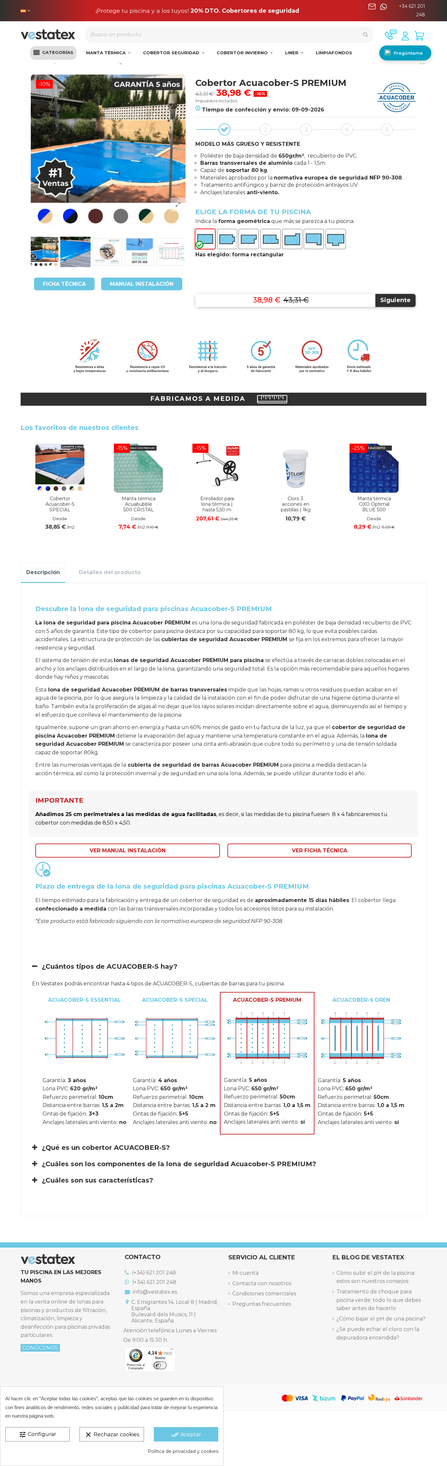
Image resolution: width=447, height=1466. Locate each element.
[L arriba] (292, 239)
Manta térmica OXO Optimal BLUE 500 (374, 504)
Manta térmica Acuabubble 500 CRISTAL (138, 504)
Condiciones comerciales (264, 1293)
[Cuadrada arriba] (249, 239)
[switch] (160, 1365)
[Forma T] (336, 239)
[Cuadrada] (227, 239)
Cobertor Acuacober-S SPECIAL (60, 504)
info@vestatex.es (154, 1292)
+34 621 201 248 (412, 10)
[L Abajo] (314, 239)
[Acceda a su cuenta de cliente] (405, 36)
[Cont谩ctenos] (391, 35)
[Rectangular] (205, 239)
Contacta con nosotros (261, 1283)
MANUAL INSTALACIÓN (141, 284)
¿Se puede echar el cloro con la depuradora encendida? (377, 1333)
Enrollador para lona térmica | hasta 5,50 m (217, 504)
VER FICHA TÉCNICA (319, 850)
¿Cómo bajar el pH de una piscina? (380, 1319)
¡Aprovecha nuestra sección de (197, 10)
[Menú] (172, 1351)
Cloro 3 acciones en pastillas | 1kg (296, 504)
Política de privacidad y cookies (183, 1451)
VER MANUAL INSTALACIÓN (128, 850)
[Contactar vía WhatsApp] (383, 10)
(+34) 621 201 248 (153, 1273)
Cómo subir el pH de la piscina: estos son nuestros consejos (375, 1277)
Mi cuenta (245, 1273)
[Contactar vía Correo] (372, 10)
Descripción (43, 572)
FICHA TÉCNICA (64, 284)
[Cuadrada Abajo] (270, 239)
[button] (53, 53)
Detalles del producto (110, 572)
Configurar (37, 1435)
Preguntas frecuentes (261, 1304)
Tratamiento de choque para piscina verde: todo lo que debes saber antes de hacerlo (378, 1299)
